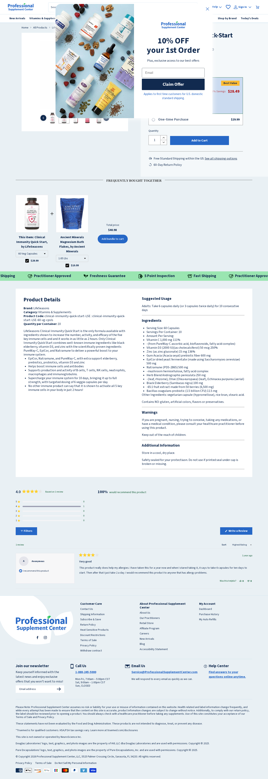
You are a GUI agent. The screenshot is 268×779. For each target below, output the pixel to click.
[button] (32, 253)
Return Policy (88, 625)
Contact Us (86, 609)
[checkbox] (27, 261)
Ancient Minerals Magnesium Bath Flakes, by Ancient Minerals (72, 244)
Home (25, 28)
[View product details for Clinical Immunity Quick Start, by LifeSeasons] (32, 214)
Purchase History (209, 614)
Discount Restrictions (92, 635)
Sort (224, 544)
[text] (134, 180)
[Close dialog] (207, 8)
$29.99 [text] (34, 261)
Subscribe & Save (90, 619)
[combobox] (32, 253)
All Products (40, 28)
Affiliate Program (149, 628)
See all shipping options (221, 158)
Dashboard (205, 609)
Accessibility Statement (154, 649)
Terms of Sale (88, 640)
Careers (144, 634)
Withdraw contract (91, 651)
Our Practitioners (150, 618)
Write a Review (240, 532)
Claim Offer (173, 84)
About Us (145, 613)
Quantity (154, 131)
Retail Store (147, 623)
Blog (142, 644)
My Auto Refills (207, 619)
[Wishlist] (228, 7)
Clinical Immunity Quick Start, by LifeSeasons (32, 242)
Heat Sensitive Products (94, 630)
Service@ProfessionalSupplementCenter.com (164, 672)
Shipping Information (92, 614)
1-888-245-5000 (85, 672)
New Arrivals (147, 639)
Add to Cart (199, 140)
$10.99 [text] (75, 265)
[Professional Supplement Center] (21, 7)
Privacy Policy (88, 646)
